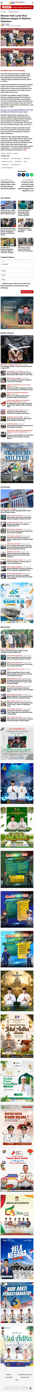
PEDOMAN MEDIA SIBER (25, 1374)
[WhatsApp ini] (31, 175)
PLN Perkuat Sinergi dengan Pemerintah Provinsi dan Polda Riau (25, 249)
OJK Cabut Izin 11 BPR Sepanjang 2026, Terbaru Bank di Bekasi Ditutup (8, 212)
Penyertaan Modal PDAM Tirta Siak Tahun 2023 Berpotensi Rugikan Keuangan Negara (20, 436)
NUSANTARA (11, 364)
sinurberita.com (15, 164)
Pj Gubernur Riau (7, 161)
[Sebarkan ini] (19, 175)
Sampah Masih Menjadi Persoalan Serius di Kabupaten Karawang (20, 426)
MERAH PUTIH (4, 364)
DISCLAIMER (9, 1377)
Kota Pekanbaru (16, 158)
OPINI (16, 1380)
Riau (25, 161)
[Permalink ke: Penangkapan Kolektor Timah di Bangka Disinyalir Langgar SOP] (17, 349)
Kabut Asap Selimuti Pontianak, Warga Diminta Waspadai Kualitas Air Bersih (24, 213)
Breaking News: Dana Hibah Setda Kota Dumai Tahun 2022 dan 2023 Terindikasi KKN (19, 405)
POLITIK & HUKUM (18, 371)
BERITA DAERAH (11, 378)
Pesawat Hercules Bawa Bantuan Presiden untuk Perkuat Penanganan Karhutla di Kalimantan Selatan (8, 231)
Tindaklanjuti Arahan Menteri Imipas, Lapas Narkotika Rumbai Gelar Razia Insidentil (8, 184)
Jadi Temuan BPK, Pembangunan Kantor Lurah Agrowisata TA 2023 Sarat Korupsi (20, 388)
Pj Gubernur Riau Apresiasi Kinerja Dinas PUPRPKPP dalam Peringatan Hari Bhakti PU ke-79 (25, 185)
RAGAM (9, 386)
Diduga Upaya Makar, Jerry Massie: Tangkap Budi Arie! (25, 229)
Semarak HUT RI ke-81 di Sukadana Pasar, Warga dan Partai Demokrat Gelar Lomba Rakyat (19, 576)
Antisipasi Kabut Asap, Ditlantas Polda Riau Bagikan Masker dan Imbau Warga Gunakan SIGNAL (19, 681)
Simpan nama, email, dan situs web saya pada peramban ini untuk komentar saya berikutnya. (15, 285)
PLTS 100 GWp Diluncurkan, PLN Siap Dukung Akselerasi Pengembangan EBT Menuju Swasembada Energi (19, 547)
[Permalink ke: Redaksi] (2, 25)
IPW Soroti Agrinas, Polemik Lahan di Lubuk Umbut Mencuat (19, 562)
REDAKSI (8, 1374)
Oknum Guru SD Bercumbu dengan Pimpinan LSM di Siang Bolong (18, 396)
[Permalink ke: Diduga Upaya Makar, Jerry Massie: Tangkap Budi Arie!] (25, 222)
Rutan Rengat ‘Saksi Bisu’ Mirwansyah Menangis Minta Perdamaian (19, 419)
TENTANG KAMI (24, 1377)
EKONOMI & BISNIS (20, 430)
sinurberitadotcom (7, 167)
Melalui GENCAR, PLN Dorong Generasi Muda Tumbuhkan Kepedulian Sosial (20, 569)
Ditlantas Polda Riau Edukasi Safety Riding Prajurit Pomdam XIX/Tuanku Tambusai (18, 555)
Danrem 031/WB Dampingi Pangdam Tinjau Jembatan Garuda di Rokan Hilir (14, 651)
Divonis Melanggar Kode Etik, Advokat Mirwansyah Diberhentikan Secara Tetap (19, 373)
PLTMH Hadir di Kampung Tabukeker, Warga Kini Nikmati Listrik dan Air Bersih (7, 250)
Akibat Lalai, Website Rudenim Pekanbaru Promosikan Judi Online (18, 412)
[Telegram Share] (27, 175)
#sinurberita (5, 158)
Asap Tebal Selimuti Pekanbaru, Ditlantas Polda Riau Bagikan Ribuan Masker (20, 719)
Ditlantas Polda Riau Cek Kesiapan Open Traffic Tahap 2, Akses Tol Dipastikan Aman (20, 704)
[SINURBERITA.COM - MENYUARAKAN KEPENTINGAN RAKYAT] (17, 2)
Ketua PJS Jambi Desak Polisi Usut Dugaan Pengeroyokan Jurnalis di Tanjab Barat (20, 539)
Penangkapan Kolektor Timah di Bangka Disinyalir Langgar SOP (16, 367)
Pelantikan (27, 158)
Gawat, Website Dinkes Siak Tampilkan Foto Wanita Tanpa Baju (19, 380)
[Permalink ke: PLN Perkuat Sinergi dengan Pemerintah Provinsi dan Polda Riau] (25, 242)
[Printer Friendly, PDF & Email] (9, 153)
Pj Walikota (18, 161)
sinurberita (5, 164)
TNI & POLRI (18, 364)
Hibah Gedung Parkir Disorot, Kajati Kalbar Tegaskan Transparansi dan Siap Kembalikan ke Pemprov (19, 673)
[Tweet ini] (23, 175)
